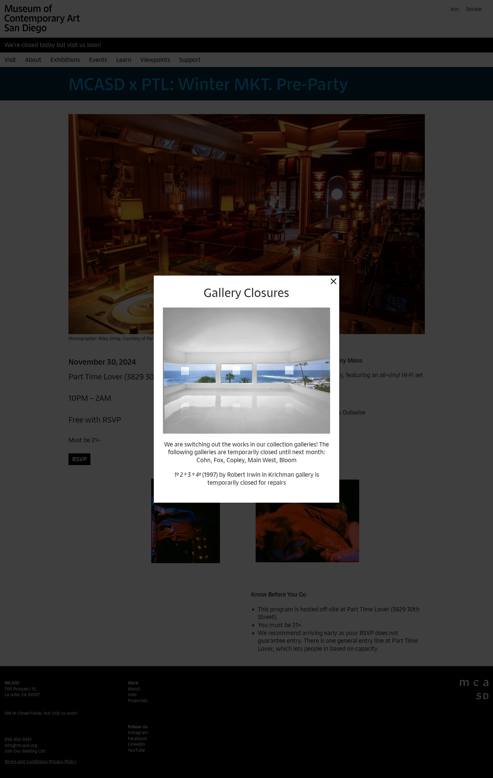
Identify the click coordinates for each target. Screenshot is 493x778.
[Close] (333, 281)
